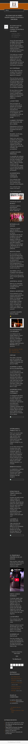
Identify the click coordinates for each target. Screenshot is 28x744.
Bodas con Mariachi (11, 730)
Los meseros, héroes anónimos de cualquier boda (16, 351)
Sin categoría (15, 37)
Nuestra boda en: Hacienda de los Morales (16, 688)
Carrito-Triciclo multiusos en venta (15, 722)
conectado (13, 701)
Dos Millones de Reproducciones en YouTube (16, 678)
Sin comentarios (16, 35)
